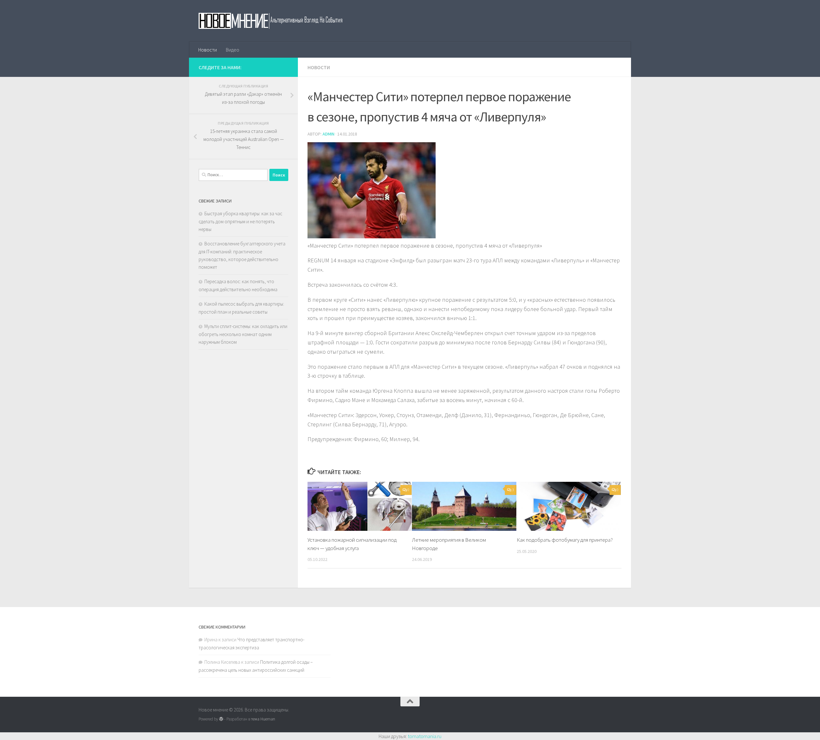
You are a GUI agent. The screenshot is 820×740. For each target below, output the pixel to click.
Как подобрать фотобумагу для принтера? (565, 539)
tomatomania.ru (424, 736)
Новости (207, 49)
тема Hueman (263, 719)
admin (328, 134)
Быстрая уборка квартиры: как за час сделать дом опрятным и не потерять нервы (240, 221)
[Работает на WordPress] (221, 719)
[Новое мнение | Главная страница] (278, 21)
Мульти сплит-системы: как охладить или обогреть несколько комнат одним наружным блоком (243, 334)
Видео (232, 49)
